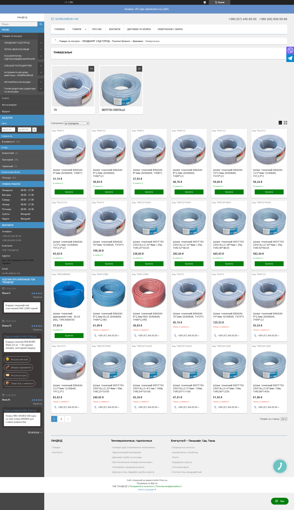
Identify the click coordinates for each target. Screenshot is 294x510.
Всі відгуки (33, 432)
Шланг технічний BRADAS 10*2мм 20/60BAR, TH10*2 (188, 315)
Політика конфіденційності (169, 486)
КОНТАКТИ (114, 29)
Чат (282, 501)
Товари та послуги (12, 36)
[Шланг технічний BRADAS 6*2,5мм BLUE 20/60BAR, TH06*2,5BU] (109, 293)
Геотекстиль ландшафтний (187, 471)
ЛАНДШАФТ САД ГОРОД (16, 42)
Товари (56, 447)
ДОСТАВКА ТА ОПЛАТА (139, 29)
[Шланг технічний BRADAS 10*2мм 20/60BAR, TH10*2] (189, 293)
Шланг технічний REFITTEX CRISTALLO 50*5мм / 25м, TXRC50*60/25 (268, 244)
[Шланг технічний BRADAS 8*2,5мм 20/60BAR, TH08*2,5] (189, 150)
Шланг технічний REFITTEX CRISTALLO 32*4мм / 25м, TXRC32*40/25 (188, 244)
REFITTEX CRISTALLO (113, 109)
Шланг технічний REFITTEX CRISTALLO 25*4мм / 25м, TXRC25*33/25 (148, 244)
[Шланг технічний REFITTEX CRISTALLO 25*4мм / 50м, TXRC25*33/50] (109, 365)
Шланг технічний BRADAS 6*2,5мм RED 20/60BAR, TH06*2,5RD (147, 316)
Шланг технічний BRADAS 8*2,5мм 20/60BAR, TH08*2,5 (187, 173)
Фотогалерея (9, 104)
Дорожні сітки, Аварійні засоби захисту (133, 471)
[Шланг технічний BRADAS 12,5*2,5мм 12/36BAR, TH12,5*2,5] (69, 221)
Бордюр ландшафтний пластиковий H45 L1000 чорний (22, 307)
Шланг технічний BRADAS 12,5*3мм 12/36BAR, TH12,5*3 (68, 388)
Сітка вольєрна (180, 467)
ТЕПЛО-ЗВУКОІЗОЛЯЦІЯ (16, 49)
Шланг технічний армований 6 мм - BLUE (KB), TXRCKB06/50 (66, 316)
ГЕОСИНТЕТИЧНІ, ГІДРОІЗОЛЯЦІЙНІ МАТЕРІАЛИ (19, 57)
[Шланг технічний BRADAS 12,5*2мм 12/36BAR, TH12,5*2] (269, 150)
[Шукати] (40, 24)
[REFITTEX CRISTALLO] (121, 89)
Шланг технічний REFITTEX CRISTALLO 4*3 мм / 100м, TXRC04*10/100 (148, 388)
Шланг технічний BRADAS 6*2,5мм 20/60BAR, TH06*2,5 (107, 173)
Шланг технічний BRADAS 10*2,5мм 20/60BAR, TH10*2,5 (228, 173)
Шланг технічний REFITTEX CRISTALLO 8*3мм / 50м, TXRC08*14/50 (268, 388)
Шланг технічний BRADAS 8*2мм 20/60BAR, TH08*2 (147, 171)
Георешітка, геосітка (183, 447)
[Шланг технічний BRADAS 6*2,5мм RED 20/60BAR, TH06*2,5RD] (149, 293)
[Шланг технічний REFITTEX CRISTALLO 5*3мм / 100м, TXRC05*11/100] (189, 365)
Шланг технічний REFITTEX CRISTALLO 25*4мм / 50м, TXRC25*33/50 (108, 388)
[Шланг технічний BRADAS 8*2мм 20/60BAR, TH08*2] (149, 150)
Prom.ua (163, 480)
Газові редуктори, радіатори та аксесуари (20, 90)
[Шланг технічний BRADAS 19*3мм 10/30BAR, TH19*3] (229, 293)
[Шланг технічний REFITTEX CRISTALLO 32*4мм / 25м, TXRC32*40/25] (189, 221)
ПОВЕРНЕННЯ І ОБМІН (170, 29)
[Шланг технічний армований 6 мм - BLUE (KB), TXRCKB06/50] (69, 293)
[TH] (73, 89)
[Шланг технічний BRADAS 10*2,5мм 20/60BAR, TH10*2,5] (229, 150)
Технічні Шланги (121, 41)
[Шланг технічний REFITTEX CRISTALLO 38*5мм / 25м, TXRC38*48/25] (229, 221)
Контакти (57, 452)
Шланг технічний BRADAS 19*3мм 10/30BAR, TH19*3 (228, 315)
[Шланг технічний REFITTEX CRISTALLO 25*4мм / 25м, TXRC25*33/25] (149, 221)
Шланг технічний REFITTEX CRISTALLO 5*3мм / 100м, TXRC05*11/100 (188, 388)
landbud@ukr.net (11, 273)
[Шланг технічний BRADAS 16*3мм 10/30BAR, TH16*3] (109, 221)
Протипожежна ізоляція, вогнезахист (132, 462)
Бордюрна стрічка (182, 462)
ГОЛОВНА (59, 29)
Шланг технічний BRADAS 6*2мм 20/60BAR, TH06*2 (68, 171)
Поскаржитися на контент (141, 486)
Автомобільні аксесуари (17, 81)
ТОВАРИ (76, 29)
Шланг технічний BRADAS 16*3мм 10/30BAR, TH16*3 (108, 243)
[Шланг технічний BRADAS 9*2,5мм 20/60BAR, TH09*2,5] (269, 293)
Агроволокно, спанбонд (185, 452)
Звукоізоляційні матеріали (126, 452)
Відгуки (6, 111)
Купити (69, 191)
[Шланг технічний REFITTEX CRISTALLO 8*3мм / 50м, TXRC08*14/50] (269, 365)
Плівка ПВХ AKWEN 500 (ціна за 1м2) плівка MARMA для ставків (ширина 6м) (21, 419)
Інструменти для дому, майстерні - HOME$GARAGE (18, 74)
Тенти (175, 457)
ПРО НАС (97, 29)
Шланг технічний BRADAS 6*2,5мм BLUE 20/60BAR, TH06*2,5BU (107, 316)
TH (55, 109)
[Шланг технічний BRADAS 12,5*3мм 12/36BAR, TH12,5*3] (69, 365)
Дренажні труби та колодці (127, 457)
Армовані (138, 41)
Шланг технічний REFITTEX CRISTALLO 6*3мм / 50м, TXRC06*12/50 (228, 388)
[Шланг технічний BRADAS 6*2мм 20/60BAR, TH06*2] (69, 150)
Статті (5, 98)
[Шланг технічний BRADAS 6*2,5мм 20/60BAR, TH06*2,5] (109, 150)
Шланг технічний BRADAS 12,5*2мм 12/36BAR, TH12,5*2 (268, 173)
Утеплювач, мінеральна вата (128, 467)
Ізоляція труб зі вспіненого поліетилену (133, 447)
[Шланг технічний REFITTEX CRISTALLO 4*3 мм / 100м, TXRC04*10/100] (149, 365)
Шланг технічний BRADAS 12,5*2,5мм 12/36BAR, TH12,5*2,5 (68, 244)
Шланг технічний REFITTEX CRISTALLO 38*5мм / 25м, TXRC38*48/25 (228, 244)
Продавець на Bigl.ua (147, 483)
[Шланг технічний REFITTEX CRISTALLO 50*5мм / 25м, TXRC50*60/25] (269, 221)
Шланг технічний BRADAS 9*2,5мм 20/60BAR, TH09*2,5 (268, 316)
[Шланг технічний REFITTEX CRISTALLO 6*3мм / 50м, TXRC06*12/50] (229, 365)
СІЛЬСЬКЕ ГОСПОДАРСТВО (18, 65)
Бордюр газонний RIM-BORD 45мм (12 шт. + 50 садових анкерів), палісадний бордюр (20, 345)
